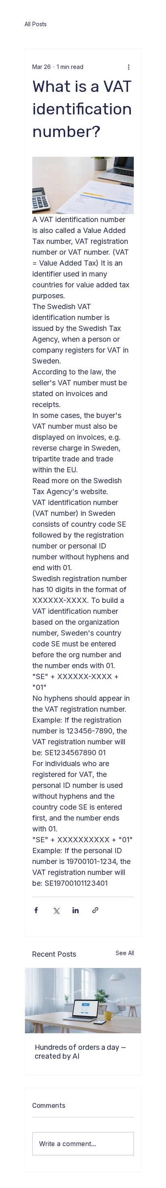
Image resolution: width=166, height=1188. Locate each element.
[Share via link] (95, 910)
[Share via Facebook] (36, 910)
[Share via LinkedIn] (75, 910)
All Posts (36, 24)
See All (125, 952)
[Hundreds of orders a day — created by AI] (83, 1000)
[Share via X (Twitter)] (56, 910)
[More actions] (129, 66)
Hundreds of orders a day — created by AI (80, 1052)
